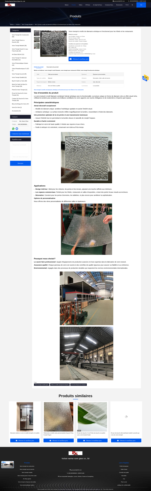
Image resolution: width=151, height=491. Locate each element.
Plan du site (124, 482)
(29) (19, 81)
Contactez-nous (109, 5)
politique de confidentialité (123, 485)
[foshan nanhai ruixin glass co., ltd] (10, 5)
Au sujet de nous (97, 5)
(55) (20, 35)
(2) (17, 107)
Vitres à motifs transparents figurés (60, 384)
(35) (19, 74)
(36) (18, 41)
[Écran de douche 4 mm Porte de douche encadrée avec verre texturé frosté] (58, 416)
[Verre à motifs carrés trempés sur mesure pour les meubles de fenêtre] (126, 416)
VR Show (87, 5)
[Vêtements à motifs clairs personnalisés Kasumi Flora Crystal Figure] (25, 416)
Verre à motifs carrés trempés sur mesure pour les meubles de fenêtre (125, 434)
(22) (20, 50)
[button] (12, 420)
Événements (119, 5)
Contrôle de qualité (124, 472)
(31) (19, 89)
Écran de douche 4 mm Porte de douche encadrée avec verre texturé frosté (57, 434)
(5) (16, 111)
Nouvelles (124, 475)
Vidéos (80, 5)
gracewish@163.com (119, 1)
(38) (19, 45)
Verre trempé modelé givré (41, 384)
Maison (67, 5)
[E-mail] (17, 129)
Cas (124, 478)
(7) (20, 69)
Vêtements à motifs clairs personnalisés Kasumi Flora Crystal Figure (25, 434)
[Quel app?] (13, 128)
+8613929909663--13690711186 (137, 1)
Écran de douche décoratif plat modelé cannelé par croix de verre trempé (91, 434)
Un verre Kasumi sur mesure (78, 384)
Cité (141, 5)
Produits (74, 5)
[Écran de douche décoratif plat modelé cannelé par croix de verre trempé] (92, 416)
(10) (20, 64)
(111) (18, 54)
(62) (19, 77)
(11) (19, 58)
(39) (19, 85)
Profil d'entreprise (124, 466)
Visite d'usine (124, 469)
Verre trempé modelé (27, 24)
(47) (20, 104)
